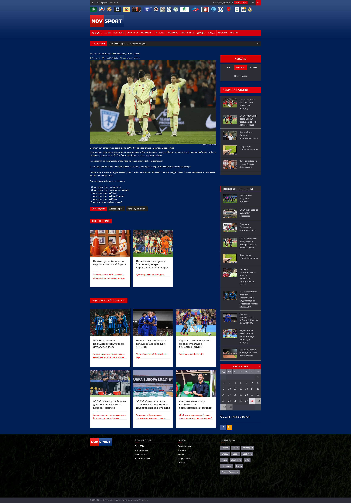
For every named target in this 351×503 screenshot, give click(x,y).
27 (246, 401)
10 (229, 389)
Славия (225, 454)
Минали (253, 67)
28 (252, 401)
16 (223, 395)
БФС (247, 460)
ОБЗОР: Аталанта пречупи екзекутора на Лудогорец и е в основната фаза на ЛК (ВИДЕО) (249, 299)
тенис (224, 460)
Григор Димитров (230, 472)
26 (241, 401)
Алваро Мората (116, 209)
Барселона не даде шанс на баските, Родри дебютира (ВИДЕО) (247, 336)
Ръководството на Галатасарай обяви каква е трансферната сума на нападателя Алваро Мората (109, 278)
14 (252, 389)
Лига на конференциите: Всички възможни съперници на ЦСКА (248, 277)
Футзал (234, 33)
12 (241, 389)
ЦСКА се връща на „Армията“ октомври (249, 213)
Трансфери (227, 466)
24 (229, 401)
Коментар (173, 33)
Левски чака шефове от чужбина (246, 198)
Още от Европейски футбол (108, 300)
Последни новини (238, 189)
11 (235, 389)
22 (258, 395)
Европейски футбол (131, 58)
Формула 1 (147, 33)
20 (246, 395)
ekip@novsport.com (109, 3)
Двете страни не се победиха (150, 275)
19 (241, 395)
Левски (225, 448)
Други (200, 33)
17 (229, 395)
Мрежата (222, 33)
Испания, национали (137, 209)
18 (235, 395)
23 (223, 401)
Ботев (239, 466)
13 (246, 389)
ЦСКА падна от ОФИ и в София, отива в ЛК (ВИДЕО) (247, 104)
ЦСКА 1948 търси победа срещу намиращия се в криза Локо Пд (248, 120)
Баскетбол (132, 33)
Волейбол (119, 33)
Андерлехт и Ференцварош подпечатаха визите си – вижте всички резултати (150, 418)
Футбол (95, 33)
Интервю (160, 33)
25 (235, 401)
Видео (211, 33)
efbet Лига (236, 460)
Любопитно (187, 33)
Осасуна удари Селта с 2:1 (191, 354)
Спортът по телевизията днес (249, 148)
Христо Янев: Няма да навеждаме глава (249, 135)
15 (258, 389)
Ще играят (240, 67)
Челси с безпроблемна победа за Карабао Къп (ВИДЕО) (249, 318)
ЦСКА (235, 448)
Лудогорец (247, 448)
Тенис (107, 33)
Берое (235, 454)
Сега (228, 67)
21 (252, 395)
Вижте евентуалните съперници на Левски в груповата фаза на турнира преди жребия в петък (109, 418)
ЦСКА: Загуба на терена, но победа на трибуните (248, 352)
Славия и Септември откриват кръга (248, 227)
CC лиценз (143, 500)
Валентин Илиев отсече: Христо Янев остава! (140, 43)
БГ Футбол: (114, 43)
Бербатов (247, 454)
